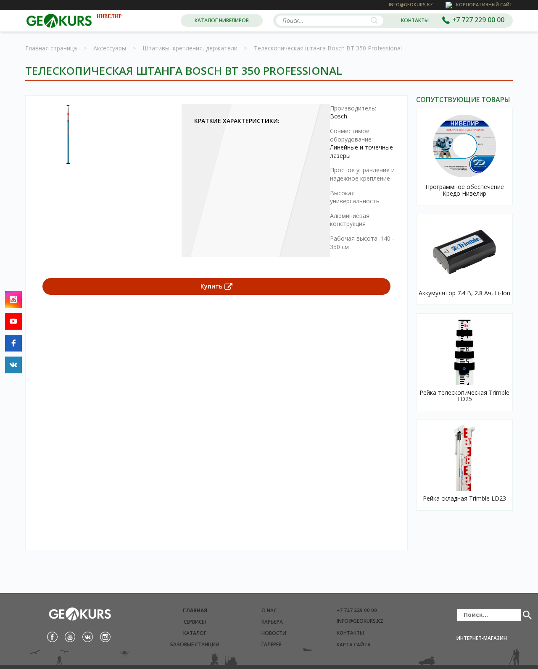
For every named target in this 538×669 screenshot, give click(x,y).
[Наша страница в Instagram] (105, 636)
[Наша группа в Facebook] (52, 636)
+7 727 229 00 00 (357, 610)
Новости (273, 633)
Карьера (272, 621)
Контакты (415, 20)
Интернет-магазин (481, 638)
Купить (211, 286)
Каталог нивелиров (222, 20)
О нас (269, 610)
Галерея (271, 644)
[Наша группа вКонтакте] (87, 636)
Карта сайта (354, 644)
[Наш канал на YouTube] (70, 636)
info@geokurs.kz (360, 620)
